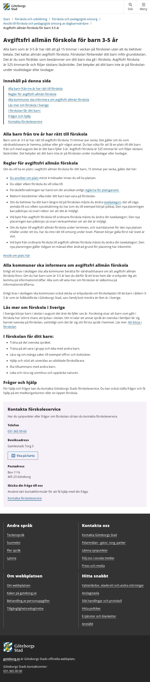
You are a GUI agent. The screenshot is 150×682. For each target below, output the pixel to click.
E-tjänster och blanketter (99, 616)
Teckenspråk (15, 535)
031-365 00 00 (12, 671)
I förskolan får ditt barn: (24, 111)
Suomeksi (13, 543)
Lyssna (11, 558)
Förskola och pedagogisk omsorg (75, 19)
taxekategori (112, 202)
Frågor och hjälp (19, 116)
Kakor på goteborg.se (22, 593)
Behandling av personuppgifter (28, 601)
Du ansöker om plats (24, 178)
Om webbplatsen (18, 585)
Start (6, 19)
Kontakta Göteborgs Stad (99, 535)
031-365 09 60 (17, 431)
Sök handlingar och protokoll (102, 601)
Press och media (93, 566)
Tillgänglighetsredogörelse (25, 608)
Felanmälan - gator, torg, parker (104, 543)
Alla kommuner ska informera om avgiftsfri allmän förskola (48, 100)
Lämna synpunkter (95, 550)
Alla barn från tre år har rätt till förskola (35, 89)
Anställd (87, 624)
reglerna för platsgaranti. (102, 190)
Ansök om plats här (16, 256)
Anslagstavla (90, 593)
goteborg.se (11, 659)
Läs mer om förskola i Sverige (28, 105)
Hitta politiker (91, 608)
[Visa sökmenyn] (130, 6)
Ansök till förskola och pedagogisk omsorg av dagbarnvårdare (46, 23)
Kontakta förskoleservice (25, 122)
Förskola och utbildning (31, 19)
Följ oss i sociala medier (98, 558)
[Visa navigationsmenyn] (143, 6)
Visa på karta (26, 456)
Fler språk (13, 550)
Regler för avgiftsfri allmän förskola (32, 94)
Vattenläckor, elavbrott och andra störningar (113, 585)
